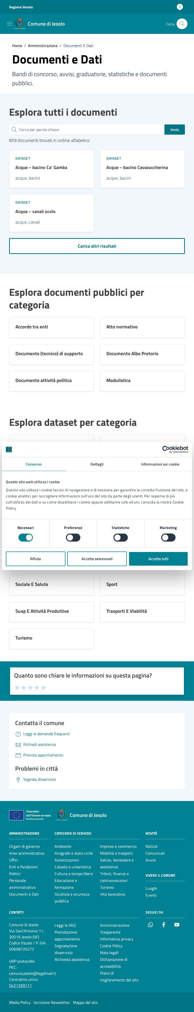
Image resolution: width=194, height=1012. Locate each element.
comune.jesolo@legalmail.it (32, 973)
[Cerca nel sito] (182, 23)
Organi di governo (24, 846)
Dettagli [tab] (97, 464)
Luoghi (151, 888)
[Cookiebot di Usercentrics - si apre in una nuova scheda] (166, 449)
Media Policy (20, 1002)
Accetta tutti (158, 558)
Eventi (151, 895)
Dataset (22, 158)
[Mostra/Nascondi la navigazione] (10, 24)
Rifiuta (35, 558)
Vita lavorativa (112, 894)
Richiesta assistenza (72, 959)
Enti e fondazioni (23, 867)
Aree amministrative (26, 853)
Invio (175, 129)
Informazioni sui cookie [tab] (160, 464)
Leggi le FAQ (65, 925)
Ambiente (63, 846)
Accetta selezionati (97, 558)
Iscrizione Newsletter (52, 1002)
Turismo (107, 887)
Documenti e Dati (24, 894)
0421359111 (20, 985)
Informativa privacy (116, 939)
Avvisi (151, 860)
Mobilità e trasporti (116, 853)
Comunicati (155, 853)
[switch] (73, 538)
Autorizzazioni (67, 860)
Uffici (13, 860)
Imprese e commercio (118, 846)
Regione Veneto (21, 7)
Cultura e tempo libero (74, 874)
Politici (15, 874)
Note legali (109, 953)
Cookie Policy (111, 946)
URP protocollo (21, 961)
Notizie (152, 846)
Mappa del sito (85, 1002)
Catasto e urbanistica (73, 867)
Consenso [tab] (34, 464)
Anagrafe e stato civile (74, 853)
